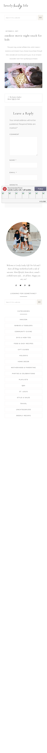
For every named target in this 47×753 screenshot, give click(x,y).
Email (13, 172)
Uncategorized (23, 409)
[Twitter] (21, 285)
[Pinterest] (26, 285)
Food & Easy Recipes (23, 343)
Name (13, 160)
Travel (23, 403)
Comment (14, 134)
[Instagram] (30, 285)
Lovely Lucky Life (16, 6)
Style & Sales (23, 397)
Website (14, 185)
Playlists (23, 379)
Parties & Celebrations (23, 373)
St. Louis (23, 391)
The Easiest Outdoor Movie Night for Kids (14, 98)
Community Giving (23, 331)
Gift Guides (23, 349)
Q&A (23, 385)
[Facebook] (17, 285)
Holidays (23, 355)
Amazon (23, 319)
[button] (42, 5)
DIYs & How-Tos (23, 337)
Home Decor (23, 361)
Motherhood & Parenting (23, 367)
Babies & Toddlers (24, 325)
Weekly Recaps (23, 415)
